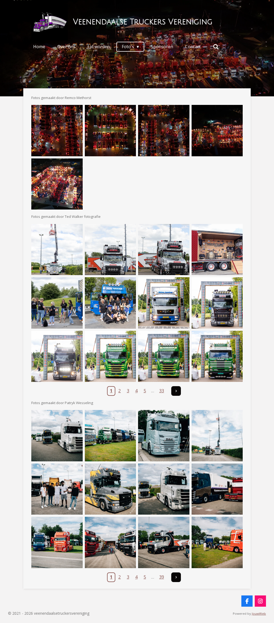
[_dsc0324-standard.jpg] (217, 435)
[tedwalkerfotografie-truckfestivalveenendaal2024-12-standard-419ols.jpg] (217, 356)
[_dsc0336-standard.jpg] (164, 542)
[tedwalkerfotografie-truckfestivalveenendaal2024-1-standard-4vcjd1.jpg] (57, 249)
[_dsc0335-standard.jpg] (110, 542)
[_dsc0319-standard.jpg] (57, 435)
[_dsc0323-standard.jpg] (164, 435)
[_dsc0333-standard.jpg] (217, 489)
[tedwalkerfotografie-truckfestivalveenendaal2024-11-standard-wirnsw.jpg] (164, 356)
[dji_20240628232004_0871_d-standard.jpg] (110, 130)
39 (161, 577)
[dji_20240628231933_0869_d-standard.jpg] (164, 130)
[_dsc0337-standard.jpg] (217, 542)
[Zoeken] (215, 46)
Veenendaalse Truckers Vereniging (142, 22)
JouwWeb (259, 613)
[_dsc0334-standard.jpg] (57, 542)
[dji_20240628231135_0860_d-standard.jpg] (217, 130)
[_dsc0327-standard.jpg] (57, 489)
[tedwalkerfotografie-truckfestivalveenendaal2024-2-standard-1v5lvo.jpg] (110, 249)
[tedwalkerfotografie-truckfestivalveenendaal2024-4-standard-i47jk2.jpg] (217, 249)
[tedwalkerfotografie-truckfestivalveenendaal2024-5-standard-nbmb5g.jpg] (57, 303)
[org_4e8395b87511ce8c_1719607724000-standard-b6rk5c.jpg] (57, 184)
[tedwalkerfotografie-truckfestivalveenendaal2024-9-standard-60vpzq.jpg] (57, 356)
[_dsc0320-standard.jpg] (110, 435)
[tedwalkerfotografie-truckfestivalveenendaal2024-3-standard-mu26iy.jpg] (164, 249)
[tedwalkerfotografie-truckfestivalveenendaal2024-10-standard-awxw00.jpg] (110, 356)
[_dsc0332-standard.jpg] (164, 489)
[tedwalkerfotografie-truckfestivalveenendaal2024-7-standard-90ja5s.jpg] (164, 303)
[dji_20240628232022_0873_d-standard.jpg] (57, 130)
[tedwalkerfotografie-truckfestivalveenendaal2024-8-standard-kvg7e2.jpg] (217, 303)
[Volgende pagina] (176, 391)
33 (161, 391)
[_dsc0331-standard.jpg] (110, 489)
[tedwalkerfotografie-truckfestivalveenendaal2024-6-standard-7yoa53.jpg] (110, 303)
